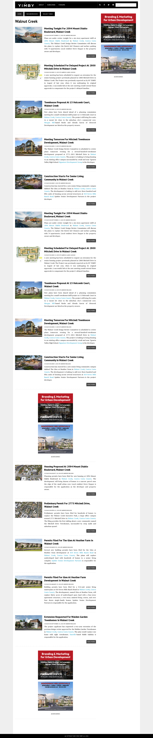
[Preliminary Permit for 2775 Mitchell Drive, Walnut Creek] (28, 516)
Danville (73, 634)
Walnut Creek (78, 41)
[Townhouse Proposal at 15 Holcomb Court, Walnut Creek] (28, 117)
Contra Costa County (63, 117)
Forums (62, 5)
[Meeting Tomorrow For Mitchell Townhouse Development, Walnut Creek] (28, 155)
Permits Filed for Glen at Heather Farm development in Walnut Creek (65, 579)
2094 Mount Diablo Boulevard (56, 41)
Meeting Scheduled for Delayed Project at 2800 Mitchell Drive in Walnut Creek (70, 67)
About (41, 5)
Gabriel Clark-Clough (68, 72)
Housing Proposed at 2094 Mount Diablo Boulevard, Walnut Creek (66, 468)
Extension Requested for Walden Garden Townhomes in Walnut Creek (66, 618)
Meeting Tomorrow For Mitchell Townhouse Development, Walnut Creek (67, 141)
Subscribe (51, 5)
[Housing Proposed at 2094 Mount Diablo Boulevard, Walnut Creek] (28, 479)
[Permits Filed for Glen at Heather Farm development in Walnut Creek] (28, 587)
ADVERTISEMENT (55, 456)
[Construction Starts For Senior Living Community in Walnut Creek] (28, 188)
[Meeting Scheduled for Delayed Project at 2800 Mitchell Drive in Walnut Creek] (28, 78)
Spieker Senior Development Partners (66, 560)
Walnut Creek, (73, 518)
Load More (55, 724)
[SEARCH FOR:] (126, 5)
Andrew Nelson (71, 35)
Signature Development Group (70, 162)
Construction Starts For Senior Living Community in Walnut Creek (64, 178)
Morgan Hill (49, 122)
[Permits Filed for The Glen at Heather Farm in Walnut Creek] (28, 550)
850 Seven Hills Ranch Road (81, 553)
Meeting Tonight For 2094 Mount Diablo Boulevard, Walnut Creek (65, 30)
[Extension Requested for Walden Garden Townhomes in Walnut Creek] (28, 629)
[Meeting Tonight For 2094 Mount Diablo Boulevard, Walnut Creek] (28, 41)
